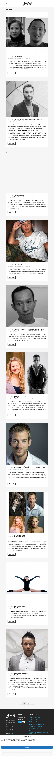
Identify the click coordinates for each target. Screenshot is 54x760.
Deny (27, 751)
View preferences (27, 754)
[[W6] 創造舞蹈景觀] (27, 650)
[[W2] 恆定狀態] (27, 512)
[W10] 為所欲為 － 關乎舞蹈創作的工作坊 (29, 330)
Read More (11, 73)
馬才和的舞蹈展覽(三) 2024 (35, 728)
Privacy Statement (27, 758)
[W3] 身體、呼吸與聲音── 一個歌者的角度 (29, 467)
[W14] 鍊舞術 (19, 196)
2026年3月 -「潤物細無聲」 (35, 717)
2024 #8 (30, 730)
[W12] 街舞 (18, 264)
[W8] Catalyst (20, 397)
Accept (27, 747)
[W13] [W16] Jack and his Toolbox (29, 119)
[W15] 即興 (18, 56)
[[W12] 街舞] (27, 241)
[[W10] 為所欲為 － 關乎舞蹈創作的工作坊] (27, 306)
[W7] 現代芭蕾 (19, 607)
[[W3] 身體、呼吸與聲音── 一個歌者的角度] (27, 444)
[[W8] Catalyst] (27, 373)
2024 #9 (30, 723)
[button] (52, 736)
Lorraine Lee (20, 58)
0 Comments (27, 58)
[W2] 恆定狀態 (19, 536)
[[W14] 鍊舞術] (27, 172)
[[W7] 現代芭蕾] (27, 583)
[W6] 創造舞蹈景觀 (21, 674)
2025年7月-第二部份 (33, 719)
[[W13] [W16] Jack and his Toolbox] (27, 99)
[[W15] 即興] (27, 33)
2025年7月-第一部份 (33, 721)
